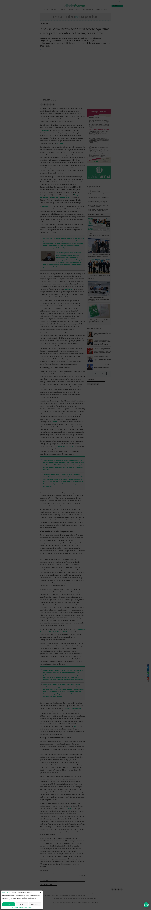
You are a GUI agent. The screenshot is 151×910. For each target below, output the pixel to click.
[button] (40, 892)
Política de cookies (15, 907)
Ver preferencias (35, 904)
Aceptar (9, 904)
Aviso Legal (29, 907)
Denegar (22, 904)
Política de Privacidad (23, 907)
